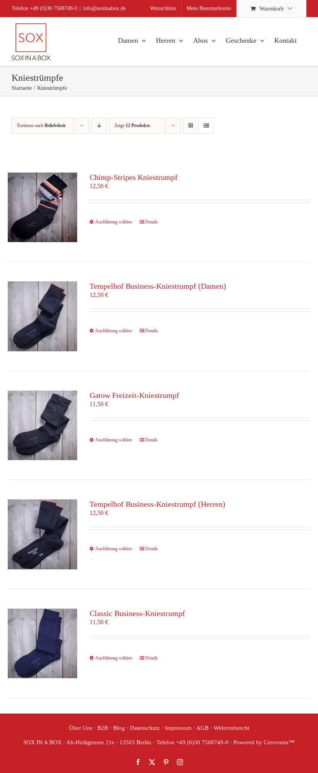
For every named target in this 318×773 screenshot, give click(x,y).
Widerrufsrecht (231, 728)
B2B (102, 728)
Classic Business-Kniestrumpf (137, 613)
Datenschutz (145, 728)
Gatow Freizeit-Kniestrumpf (134, 395)
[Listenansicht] (206, 125)
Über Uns (80, 728)
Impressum (178, 728)
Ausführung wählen (113, 222)
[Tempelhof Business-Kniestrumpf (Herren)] (42, 534)
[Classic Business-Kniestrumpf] (42, 643)
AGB (202, 728)
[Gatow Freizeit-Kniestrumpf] (42, 425)
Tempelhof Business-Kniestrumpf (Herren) (157, 504)
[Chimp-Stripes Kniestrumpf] (42, 207)
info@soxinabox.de (104, 8)
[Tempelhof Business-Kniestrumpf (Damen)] (42, 316)
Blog (119, 728)
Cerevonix (276, 742)
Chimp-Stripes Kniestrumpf (134, 177)
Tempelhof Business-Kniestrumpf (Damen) (158, 286)
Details (151, 222)
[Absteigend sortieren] (99, 126)
